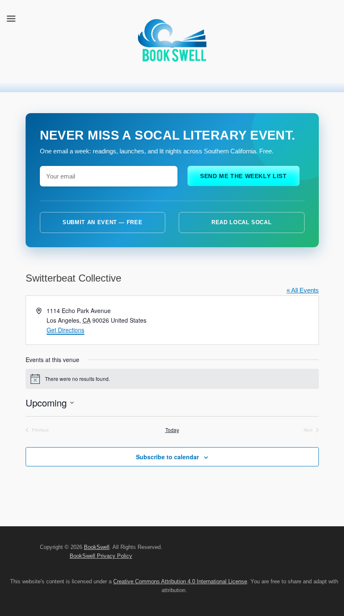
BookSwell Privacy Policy (101, 556)
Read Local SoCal (241, 222)
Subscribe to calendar (167, 457)
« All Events (303, 290)
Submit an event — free (102, 222)
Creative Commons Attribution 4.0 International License (180, 581)
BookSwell (96, 547)
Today (172, 430)
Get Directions (65, 330)
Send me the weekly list (243, 176)
